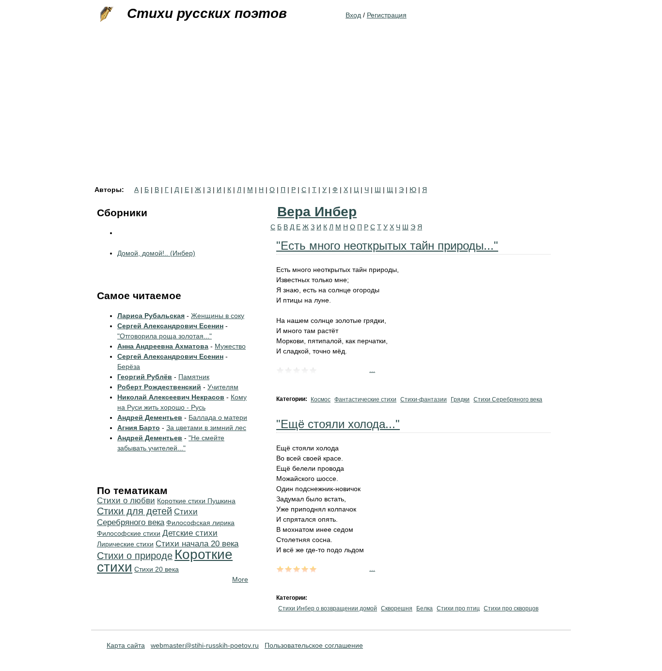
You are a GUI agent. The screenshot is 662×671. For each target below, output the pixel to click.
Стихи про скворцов (511, 608)
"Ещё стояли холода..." (338, 424)
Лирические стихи (125, 544)
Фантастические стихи (365, 399)
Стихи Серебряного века (507, 399)
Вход (353, 15)
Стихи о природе (135, 555)
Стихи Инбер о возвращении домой (327, 608)
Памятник (193, 377)
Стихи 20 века (156, 569)
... (372, 369)
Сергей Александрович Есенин (170, 326)
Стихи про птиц (458, 608)
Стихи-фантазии (423, 399)
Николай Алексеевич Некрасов (170, 397)
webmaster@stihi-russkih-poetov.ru (205, 645)
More (240, 579)
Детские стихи (190, 533)
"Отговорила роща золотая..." (164, 336)
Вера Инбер (317, 211)
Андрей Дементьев (149, 417)
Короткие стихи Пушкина (196, 501)
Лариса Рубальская (151, 316)
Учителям (222, 387)
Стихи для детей (134, 511)
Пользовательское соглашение (314, 645)
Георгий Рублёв (144, 377)
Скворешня (396, 608)
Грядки (460, 399)
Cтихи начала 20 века (197, 543)
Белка (424, 608)
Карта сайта (126, 645)
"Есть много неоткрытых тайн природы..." (387, 245)
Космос (321, 399)
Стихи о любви (126, 500)
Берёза (128, 366)
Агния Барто (138, 427)
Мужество (230, 346)
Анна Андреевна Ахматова (162, 346)
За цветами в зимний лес (206, 427)
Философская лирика (200, 523)
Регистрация (387, 15)
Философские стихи (128, 533)
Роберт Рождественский (159, 387)
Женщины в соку (217, 316)
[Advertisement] (331, 113)
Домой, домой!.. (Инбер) (156, 253)
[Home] (105, 14)
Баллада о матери (218, 417)
